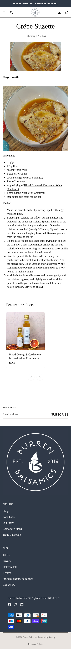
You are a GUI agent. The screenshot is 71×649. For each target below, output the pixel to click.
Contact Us (9, 584)
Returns (7, 572)
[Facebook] (10, 604)
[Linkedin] (22, 604)
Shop (5, 511)
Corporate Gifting (12, 528)
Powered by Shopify (46, 637)
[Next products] (40, 377)
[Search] (11, 12)
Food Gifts (8, 517)
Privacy (7, 561)
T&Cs (6, 555)
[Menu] (4, 12)
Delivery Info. (10, 566)
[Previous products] (31, 377)
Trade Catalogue (12, 534)
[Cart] (67, 12)
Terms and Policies (35, 644)
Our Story (8, 522)
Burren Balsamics (30, 637)
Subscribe (59, 414)
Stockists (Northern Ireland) (18, 578)
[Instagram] (16, 604)
